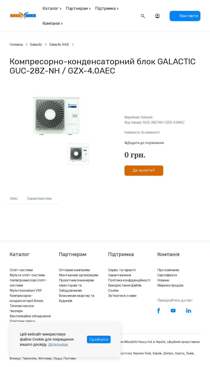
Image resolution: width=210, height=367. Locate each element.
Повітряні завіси (22, 321)
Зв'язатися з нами (122, 295)
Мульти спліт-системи (27, 275)
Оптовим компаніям (74, 270)
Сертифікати (167, 275)
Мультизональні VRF (26, 290)
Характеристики (39, 198)
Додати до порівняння (145, 142)
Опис (14, 198)
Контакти (188, 15)
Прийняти (98, 339)
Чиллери (16, 311)
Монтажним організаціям (78, 275)
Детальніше (58, 344)
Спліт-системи (21, 270)
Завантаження (119, 275)
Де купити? (144, 170)
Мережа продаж (170, 285)
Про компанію (168, 270)
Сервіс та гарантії (122, 270)
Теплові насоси (22, 306)
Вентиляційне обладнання (30, 316)
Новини (163, 280)
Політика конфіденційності (129, 280)
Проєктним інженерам (76, 280)
